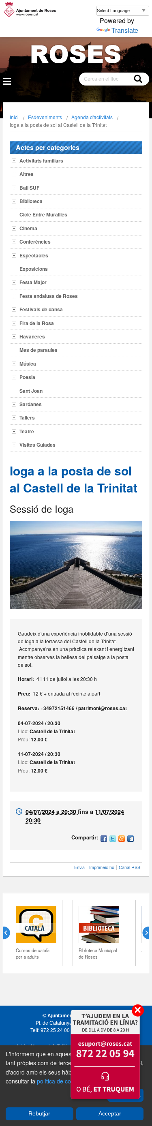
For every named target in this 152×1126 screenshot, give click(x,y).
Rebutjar (39, 1113)
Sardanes (30, 404)
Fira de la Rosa (36, 323)
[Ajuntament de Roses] (76, 55)
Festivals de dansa (41, 309)
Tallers (27, 417)
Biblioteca (31, 201)
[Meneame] (121, 839)
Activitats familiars (41, 160)
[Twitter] (112, 839)
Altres (26, 174)
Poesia (27, 377)
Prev (9, 933)
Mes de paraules (38, 349)
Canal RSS (129, 867)
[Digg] (130, 839)
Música (27, 363)
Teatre (26, 431)
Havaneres (32, 336)
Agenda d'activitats (92, 116)
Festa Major (33, 282)
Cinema (28, 228)
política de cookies (60, 1081)
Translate (124, 30)
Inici (14, 116)
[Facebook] (104, 839)
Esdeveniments (45, 116)
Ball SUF (29, 187)
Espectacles (33, 255)
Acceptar (109, 1113)
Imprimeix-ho (101, 867)
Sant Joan (31, 390)
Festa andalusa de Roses (48, 296)
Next (142, 933)
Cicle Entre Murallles (43, 214)
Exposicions (33, 268)
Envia (79, 867)
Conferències (35, 241)
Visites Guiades (37, 444)
